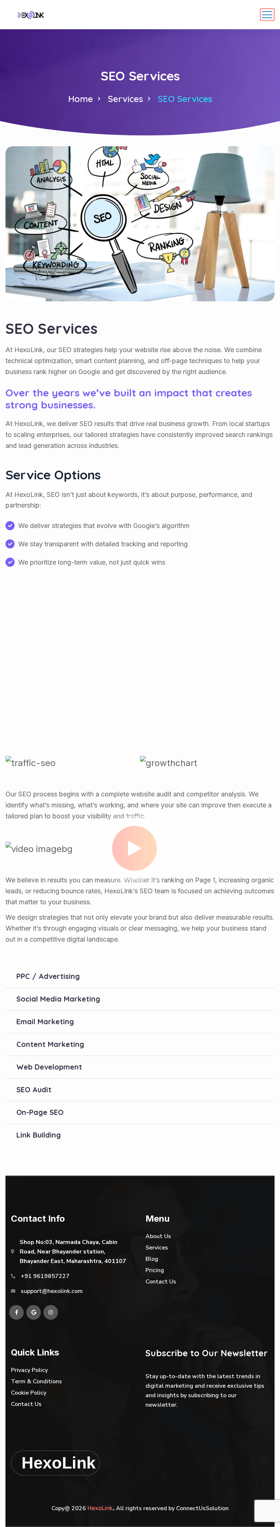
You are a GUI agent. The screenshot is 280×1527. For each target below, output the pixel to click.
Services (125, 98)
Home (80, 98)
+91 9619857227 (45, 1276)
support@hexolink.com (52, 1291)
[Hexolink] (30, 14)
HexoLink (100, 1508)
